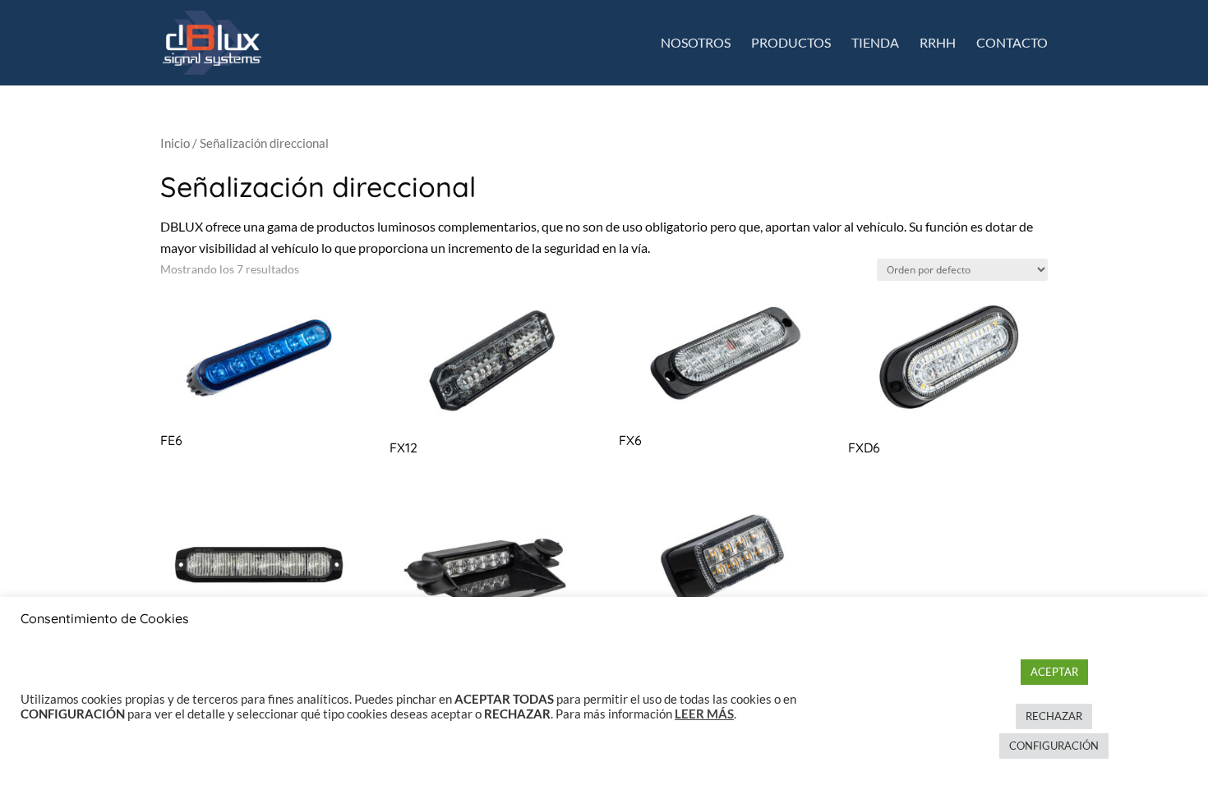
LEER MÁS (704, 714)
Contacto (1012, 43)
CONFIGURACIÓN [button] (1054, 745)
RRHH (938, 43)
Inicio (175, 142)
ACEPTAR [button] (1054, 671)
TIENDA (875, 43)
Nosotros (696, 43)
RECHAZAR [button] (1054, 716)
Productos (791, 43)
